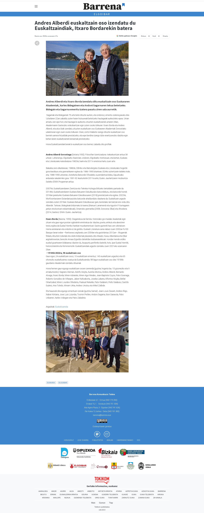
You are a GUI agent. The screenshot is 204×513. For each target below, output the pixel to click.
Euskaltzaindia (61, 307)
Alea (72, 491)
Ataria (119, 491)
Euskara (51, 383)
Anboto (90, 491)
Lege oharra (82, 440)
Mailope (57, 498)
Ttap (111, 503)
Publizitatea (97, 440)
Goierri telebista (110, 494)
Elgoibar (102, 14)
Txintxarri (113, 498)
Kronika (45, 498)
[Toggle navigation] (36, 6)
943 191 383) (113, 411)
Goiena (95, 494)
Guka (134, 494)
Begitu (43, 494)
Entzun (143, 36)
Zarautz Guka (128, 498)
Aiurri (63, 491)
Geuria (85, 494)
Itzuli (154, 36)
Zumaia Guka (143, 498)
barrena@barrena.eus (102, 415)
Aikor (53, 491)
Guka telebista (147, 494)
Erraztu (165, 36)
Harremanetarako (125, 440)
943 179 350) (111, 400)
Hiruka (160, 494)
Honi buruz (69, 440)
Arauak (110, 440)
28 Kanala (157, 498)
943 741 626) (114, 407)
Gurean (102, 503)
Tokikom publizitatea (102, 507)
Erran (53, 494)
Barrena (162, 491)
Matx (93, 503)
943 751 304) (112, 404)
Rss (138, 440)
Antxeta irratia (105, 491)
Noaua (67, 498)
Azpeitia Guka (131, 491)
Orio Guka (99, 498)
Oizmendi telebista (82, 498)
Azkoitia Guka (148, 491)
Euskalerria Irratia (69, 494)
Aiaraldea (43, 491)
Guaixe (125, 494)
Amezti (80, 491)
